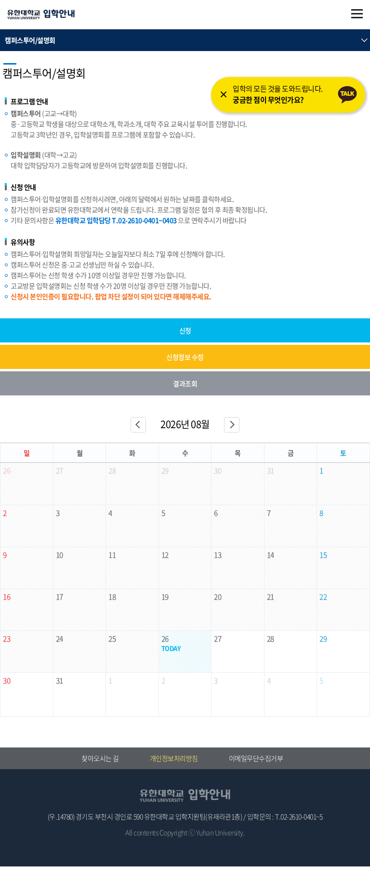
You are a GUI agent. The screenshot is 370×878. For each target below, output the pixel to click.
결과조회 (185, 383)
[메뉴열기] (357, 14)
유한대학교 (41, 15)
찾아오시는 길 (100, 758)
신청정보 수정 (185, 357)
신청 (185, 330)
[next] (231, 424)
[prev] (138, 424)
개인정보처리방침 (174, 758)
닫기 (223, 94)
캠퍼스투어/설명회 (30, 40)
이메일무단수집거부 (256, 758)
